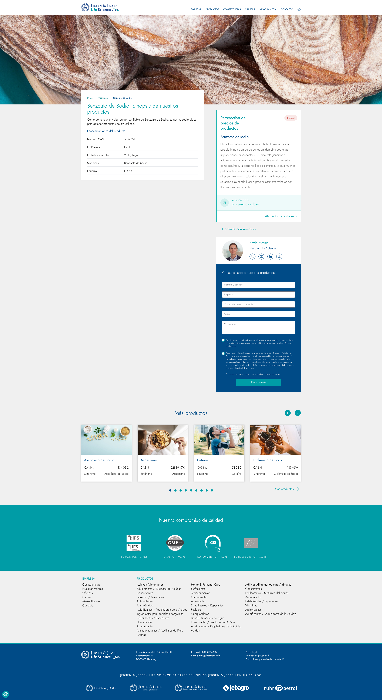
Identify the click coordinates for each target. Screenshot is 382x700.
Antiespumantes (200, 593)
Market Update (91, 601)
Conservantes (145, 593)
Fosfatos (196, 609)
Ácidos (195, 630)
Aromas (141, 635)
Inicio (90, 98)
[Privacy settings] (5, 694)
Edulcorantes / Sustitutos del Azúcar (159, 589)
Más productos (284, 489)
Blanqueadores (200, 614)
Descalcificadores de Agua (207, 618)
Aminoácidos (145, 605)
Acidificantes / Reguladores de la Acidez (162, 609)
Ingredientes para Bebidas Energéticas (160, 614)
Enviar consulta (258, 382)
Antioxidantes (145, 601)
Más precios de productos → (281, 216)
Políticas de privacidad (257, 655)
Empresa (196, 9)
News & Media (268, 9)
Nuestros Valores (92, 589)
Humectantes (144, 622)
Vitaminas (251, 605)
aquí (259, 374)
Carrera (250, 9)
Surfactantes (198, 589)
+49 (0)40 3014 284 (206, 652)
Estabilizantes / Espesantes (153, 618)
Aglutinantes (198, 601)
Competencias (232, 9)
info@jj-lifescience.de (209, 655)
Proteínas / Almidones (150, 597)
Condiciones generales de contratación (265, 659)
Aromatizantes (145, 626)
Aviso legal (251, 652)
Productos (212, 9)
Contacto (287, 9)
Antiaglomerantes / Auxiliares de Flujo (160, 630)
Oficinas (87, 593)
